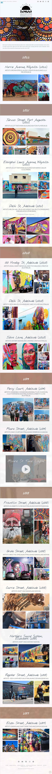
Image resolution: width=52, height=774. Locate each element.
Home (7, 765)
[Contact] (19, 762)
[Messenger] (33, 762)
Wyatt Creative (31, 768)
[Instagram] (29, 762)
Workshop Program (31, 765)
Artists (44, 765)
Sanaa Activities (24, 766)
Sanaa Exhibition (21, 765)
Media (30, 766)
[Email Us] (22, 762)
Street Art (39, 765)
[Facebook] (26, 762)
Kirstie (25, 768)
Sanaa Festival (12, 765)
